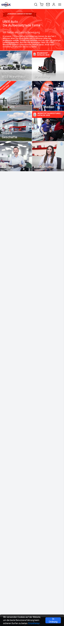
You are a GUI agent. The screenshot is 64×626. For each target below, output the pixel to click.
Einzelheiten (34, 623)
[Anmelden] (53, 4)
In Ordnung (53, 620)
